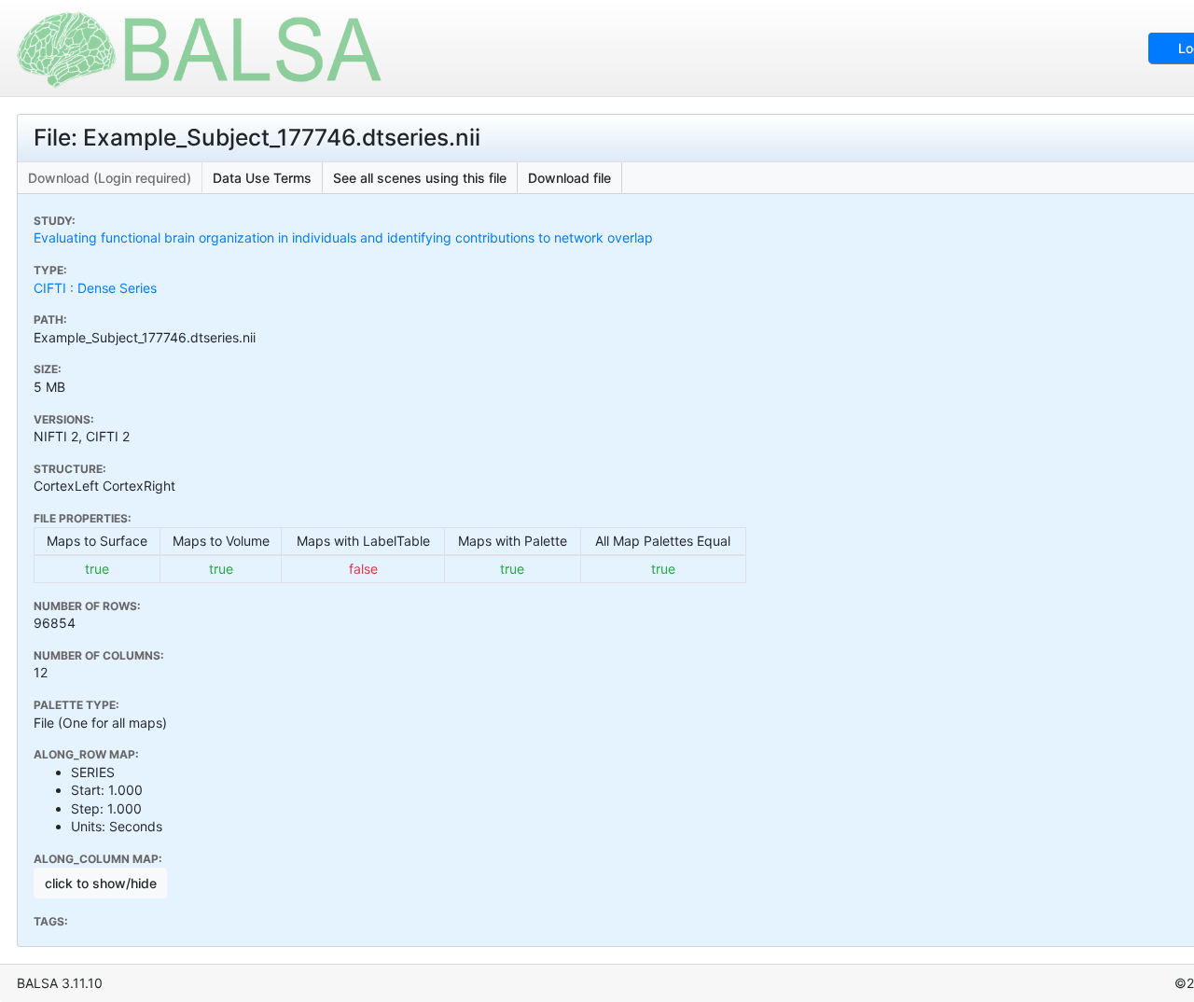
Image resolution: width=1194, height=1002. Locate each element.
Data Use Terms (262, 178)
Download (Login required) (109, 178)
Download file (569, 178)
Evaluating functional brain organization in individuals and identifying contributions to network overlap (343, 237)
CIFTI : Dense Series (95, 288)
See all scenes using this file (420, 178)
